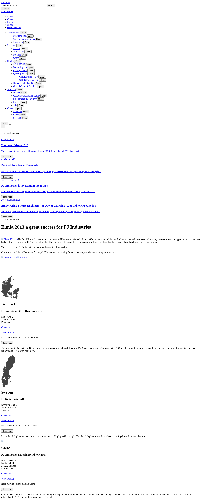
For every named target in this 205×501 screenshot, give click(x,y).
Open (23, 33)
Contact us (6, 327)
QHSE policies (20, 73)
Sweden (17, 117)
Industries (11, 45)
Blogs (10, 24)
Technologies (13, 32)
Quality (10, 61)
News (10, 16)
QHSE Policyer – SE (29, 80)
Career (16, 102)
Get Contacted (14, 27)
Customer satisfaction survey (26, 95)
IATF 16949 (19, 64)
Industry (17, 48)
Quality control (20, 70)
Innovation (18, 42)
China (16, 114)
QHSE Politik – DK (28, 76)
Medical (17, 54)
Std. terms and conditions (25, 99)
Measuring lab (20, 67)
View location (7, 332)
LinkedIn (5, 2)
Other (16, 58)
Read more (7, 156)
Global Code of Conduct (25, 86)
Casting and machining (24, 39)
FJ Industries (7, 11)
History (16, 92)
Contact (11, 19)
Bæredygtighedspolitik (24, 83)
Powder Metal (20, 36)
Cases (10, 22)
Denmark (17, 111)
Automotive (18, 51)
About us (11, 89)
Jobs (15, 105)
